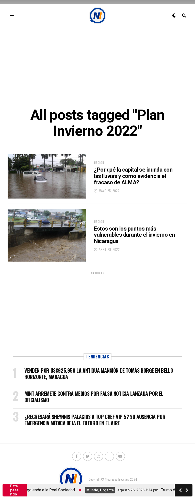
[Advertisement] (97, 66)
